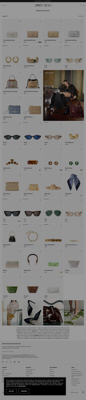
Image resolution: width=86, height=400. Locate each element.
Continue (24, 391)
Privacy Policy (22, 386)
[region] (35, 386)
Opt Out (11, 391)
